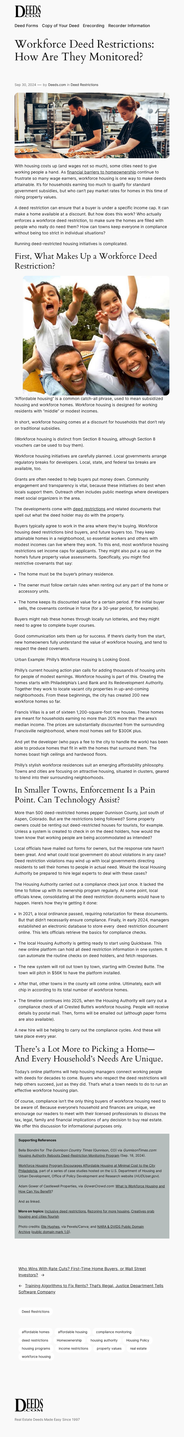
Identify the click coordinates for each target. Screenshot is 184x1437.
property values (109, 1348)
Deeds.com (57, 85)
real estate (138, 1348)
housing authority (104, 1340)
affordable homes (35, 1332)
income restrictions (73, 1348)
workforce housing (36, 1356)
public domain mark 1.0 (50, 1232)
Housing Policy (137, 1340)
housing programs (36, 1348)
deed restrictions (89, 509)
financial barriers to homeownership (101, 172)
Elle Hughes (50, 1226)
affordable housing (72, 1332)
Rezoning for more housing (108, 1211)
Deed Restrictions (84, 85)
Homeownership (69, 1340)
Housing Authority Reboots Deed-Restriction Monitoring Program (68, 1155)
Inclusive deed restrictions (65, 1211)
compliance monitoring (114, 1332)
